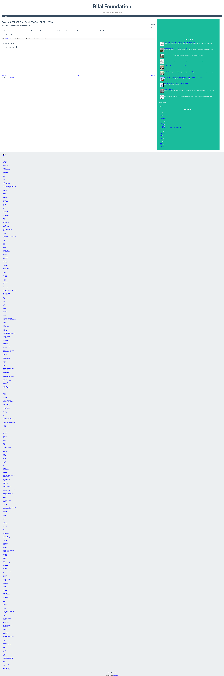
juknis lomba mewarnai (7, 334)
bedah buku (5, 200)
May (162, 130)
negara (4, 443)
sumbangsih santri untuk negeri (8, 611)
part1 (4, 462)
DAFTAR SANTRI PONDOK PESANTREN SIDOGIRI (12, 234)
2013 (161, 147)
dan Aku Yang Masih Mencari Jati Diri (9, 236)
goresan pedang (6, 268)
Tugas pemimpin (6, 643)
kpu (3, 390)
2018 (161, 140)
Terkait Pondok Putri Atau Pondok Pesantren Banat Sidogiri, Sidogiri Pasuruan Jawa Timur (180, 42)
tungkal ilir (5, 646)
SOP (4, 600)
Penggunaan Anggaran (7, 500)
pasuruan (4, 468)
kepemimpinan (5, 369)
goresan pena (5, 269)
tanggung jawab (6, 622)
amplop (4, 179)
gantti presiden (5, 261)
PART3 (4, 465)
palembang (5, 451)
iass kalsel (4, 308)
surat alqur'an (5, 616)
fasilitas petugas (6, 252)
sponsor (4, 601)
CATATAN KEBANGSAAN (7, 229)
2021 (161, 135)
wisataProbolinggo (6, 664)
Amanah (4, 175)
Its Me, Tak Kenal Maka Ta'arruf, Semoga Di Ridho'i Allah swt (175, 95)
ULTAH (4, 647)
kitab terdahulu (5, 386)
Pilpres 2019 (5, 521)
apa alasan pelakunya (6, 183)
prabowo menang (6, 533)
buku (4, 218)
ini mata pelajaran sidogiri (7, 318)
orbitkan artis (5, 450)
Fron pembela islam (6, 257)
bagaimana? (5, 191)
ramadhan (4, 558)
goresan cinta (5, 265)
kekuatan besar (5, 359)
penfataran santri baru (7, 496)
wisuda (4, 665)
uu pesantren (5, 654)
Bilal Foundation (112, 6)
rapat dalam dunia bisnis (7, 562)
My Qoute (5, 437)
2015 (161, 144)
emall (4, 244)
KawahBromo (5, 347)
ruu (3, 572)
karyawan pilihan (6, 343)
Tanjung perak (5, 626)
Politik (4, 529)
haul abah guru (5, 287)
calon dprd (5, 225)
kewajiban (4, 375)
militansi (4, 425)
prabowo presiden (6, 534)
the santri (4, 630)
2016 (161, 143)
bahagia (4, 193)
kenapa (4, 364)
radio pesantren (6, 552)
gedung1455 (5, 262)
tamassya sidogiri (6, 620)
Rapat (4, 561)
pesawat (4, 514)
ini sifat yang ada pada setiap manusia (9, 319)
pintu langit (5, 526)
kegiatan (4, 357)
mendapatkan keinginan (7, 418)
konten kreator (5, 389)
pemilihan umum (6, 477)
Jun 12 (163, 126)
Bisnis (4, 207)
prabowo (4, 532)
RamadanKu (5, 557)
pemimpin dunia (6, 482)
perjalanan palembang (7, 508)
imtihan (4, 315)
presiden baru (5, 536)
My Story (4, 439)
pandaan (4, 452)
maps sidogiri (5, 407)
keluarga (4, 361)
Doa (3, 239)
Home (79, 75)
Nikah (4, 444)
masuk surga (5, 411)
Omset (4, 448)
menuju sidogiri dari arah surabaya (9, 422)
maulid (4, 414)
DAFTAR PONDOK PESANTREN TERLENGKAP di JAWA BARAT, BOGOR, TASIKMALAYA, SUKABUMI (183, 77)
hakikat (4, 283)
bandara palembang (6, 195)
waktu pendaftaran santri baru (8, 657)
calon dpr (4, 223)
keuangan (4, 373)
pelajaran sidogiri (6, 469)
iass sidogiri (5, 309)
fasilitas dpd (5, 248)
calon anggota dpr (6, 222)
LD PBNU (4, 394)
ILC (3, 314)
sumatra (4, 608)
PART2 (4, 464)
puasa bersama (5, 543)
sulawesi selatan (6, 607)
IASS (4, 307)
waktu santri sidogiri (6, 659)
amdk (4, 176)
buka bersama (5, 216)
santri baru (5, 576)
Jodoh (4, 323)
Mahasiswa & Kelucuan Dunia (8, 401)
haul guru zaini (5, 294)
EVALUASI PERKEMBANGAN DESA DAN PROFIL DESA (172, 127)
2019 (161, 138)
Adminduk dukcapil (6, 165)
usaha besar (5, 652)
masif (4, 409)
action (4, 164)
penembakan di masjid (7, 490)
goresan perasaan (6, 270)
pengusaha (5, 502)
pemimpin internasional (7, 484)
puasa (4, 541)
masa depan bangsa (6, 408)
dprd (4, 243)
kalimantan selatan (6, 341)
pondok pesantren (6, 530)
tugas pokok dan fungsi (7, 644)
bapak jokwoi (5, 197)
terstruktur (5, 629)
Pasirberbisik (5, 466)
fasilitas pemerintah (6, 251)
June (162, 123)
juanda (4, 327)
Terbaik (4, 627)
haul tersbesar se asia (7, 296)
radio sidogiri (5, 554)
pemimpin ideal (5, 483)
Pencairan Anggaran (6, 487)
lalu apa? (4, 391)
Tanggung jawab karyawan (7, 625)
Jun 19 (163, 124)
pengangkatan (5, 498)
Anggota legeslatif (6, 182)
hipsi (4, 301)
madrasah (4, 398)
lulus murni (5, 397)
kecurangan (5, 354)
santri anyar (5, 575)
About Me (5, 162)
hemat (4, 297)
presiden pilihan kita (6, 537)
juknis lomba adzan (6, 332)
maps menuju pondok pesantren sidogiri (10, 405)
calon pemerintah (6, 226)
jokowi (4, 325)
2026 (161, 112)
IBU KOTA (5, 311)
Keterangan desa (6, 372)
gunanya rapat (5, 273)
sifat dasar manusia (6, 596)
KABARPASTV (5, 340)
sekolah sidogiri (5, 583)
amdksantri (5, 177)
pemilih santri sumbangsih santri (9, 475)
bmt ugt (4, 212)
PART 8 (4, 461)
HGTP (4, 298)
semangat (4, 587)
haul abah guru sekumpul (7, 289)
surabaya (4, 614)
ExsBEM (4, 247)
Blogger (114, 672)
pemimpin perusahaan (7, 486)
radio (4, 545)
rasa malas (5, 568)
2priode (4, 159)
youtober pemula (6, 668)
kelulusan (4, 362)
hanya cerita (5, 284)
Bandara (4, 194)
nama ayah (5, 441)
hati (3, 286)
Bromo (4, 214)
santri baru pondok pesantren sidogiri (9, 577)
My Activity (5, 432)
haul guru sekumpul (6, 293)
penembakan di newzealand (8, 491)
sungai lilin (5, 612)
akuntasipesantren (6, 172)
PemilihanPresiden (6, 479)
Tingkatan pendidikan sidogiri (8, 636)
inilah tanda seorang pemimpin (8, 320)
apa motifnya (5, 184)
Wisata (4, 661)
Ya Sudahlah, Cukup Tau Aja (169, 89)
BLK (3, 208)
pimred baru (5, 525)
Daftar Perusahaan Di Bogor (169, 54)
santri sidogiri (5, 582)
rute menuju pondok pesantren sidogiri (10, 571)
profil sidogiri (5, 540)
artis (3, 189)
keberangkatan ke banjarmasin (8, 350)
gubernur (4, 272)
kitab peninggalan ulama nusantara (9, 382)
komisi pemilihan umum (7, 387)
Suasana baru (5, 604)
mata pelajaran (5, 412)
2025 (161, 113)
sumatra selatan (6, 609)
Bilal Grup (4, 204)
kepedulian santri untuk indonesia (9, 368)
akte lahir (4, 166)
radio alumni (5, 547)
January (162, 133)
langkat (4, 393)
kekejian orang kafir (6, 358)
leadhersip (5, 395)
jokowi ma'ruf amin (6, 326)
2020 (161, 136)
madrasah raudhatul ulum (7, 400)
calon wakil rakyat (6, 227)
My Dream (5, 433)
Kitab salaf (5, 383)
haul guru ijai (5, 291)
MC (3, 415)
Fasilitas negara (5, 250)
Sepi (3, 589)
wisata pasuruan (6, 662)
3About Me (5, 161)
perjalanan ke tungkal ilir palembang (9, 507)
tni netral (4, 639)
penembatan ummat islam (7, 494)
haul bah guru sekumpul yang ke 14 (9, 290)
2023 (161, 117)
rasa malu (4, 569)
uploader (4, 648)
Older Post (153, 75)
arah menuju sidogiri (6, 187)
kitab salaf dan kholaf (6, 384)
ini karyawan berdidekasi (7, 316)
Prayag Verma (115, 675)
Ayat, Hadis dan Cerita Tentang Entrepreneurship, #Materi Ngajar (176, 65)
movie (4, 427)
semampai (4, 586)
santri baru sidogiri (6, 579)
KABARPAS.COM (6, 339)
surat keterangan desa (7, 618)
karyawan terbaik (6, 344)
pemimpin (4, 480)
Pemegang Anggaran (6, 473)
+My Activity (5, 155)
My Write (4, 440)
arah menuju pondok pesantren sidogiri (10, 186)
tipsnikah (4, 637)
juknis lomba (5, 330)
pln (3, 527)
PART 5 (4, 457)
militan (4, 423)
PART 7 (4, 459)
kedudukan (5, 355)
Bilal (3, 202)
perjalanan (5, 504)
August (162, 121)
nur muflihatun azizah (7, 447)
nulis (4, 446)
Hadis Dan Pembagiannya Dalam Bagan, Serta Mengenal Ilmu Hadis (176, 83)
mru (3, 430)
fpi (3, 255)
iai (3, 305)
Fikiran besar (5, 254)
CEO (4, 230)
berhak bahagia (5, 201)
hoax (4, 304)
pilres (4, 522)
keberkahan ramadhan (7, 351)
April (162, 131)
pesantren (5, 512)
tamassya (4, 619)
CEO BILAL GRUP (6, 232)
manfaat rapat (5, 404)
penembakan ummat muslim (8, 493)
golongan (4, 264)
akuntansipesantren (6, 169)
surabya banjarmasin (6, 615)
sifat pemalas (5, 597)
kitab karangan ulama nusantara (8, 376)
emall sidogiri (5, 245)
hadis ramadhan (6, 282)
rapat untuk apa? (6, 566)
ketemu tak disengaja (7, 371)
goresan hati (5, 266)
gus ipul (4, 279)
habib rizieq (5, 280)
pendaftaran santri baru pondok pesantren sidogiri (12, 489)
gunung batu (5, 276)
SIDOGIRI (5, 593)
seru (3, 591)
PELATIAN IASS (6, 470)
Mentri (4, 421)
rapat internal (5, 565)
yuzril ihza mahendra (6, 669)
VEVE (4, 655)
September (163, 120)
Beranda (5, 16)
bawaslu (4, 198)
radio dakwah (5, 548)
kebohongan (5, 352)
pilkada (4, 518)
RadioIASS (5, 555)
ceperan (4, 233)
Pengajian (4, 497)
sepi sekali (5, 590)
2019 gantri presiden (6, 157)
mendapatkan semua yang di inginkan (9, 419)
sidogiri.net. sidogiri (6, 594)
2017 (161, 141)
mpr (3, 429)
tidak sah (4, 634)
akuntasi (4, 170)
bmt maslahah (5, 211)
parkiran (4, 454)
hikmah (4, 300)
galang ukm (5, 259)
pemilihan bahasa (6, 476)
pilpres (4, 519)
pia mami (4, 516)
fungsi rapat (5, 258)
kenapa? (4, 365)
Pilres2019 (5, 523)
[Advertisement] (188, 28)
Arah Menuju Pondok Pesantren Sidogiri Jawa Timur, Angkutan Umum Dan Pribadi (179, 71)
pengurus (4, 501)
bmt (3, 209)
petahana (4, 515)
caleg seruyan (5, 221)
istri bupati (5, 322)
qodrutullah (5, 544)
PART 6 (4, 458)
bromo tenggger (6, 215)
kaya (3, 348)
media (4, 416)
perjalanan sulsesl (6, 509)
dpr (3, 241)
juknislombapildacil (6, 336)
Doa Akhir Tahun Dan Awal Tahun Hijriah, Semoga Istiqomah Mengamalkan (177, 59)
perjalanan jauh (5, 505)
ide (3, 312)
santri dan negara (6, 580)
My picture (5, 436)
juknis (4, 329)
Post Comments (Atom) (11, 77)
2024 (161, 115)
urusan (4, 651)
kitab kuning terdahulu (7, 380)
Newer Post (4, 75)
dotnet (4, 240)
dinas (4, 237)
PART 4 (4, 455)
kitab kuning (5, 379)
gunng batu (5, 275)
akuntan (4, 168)
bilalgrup (4, 205)
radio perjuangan (6, 551)
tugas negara (5, 641)
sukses (4, 605)
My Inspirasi (5, 434)
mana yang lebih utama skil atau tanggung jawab (11, 402)
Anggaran (4, 180)
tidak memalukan (6, 632)
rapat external (5, 564)
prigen (4, 539)
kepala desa (5, 366)
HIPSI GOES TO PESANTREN (8, 302)
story (4, 602)
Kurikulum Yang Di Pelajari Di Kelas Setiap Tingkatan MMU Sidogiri (176, 48)
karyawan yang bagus (7, 346)
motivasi (4, 426)
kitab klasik (5, 377)
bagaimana (5, 190)
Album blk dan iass (6, 173)
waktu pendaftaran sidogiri (8, 658)
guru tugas (5, 277)
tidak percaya (5, 633)
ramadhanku (5, 559)
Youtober (4, 666)
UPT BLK (4, 650)
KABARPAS (5, 337)
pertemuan (5, 511)
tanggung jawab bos (6, 623)
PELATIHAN (5, 472)
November (163, 118)
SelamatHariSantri (6, 584)
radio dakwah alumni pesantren (8, 550)
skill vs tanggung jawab (7, 598)
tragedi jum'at (5, 640)
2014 (161, 146)
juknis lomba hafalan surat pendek (9, 333)
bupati (4, 219)
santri (4, 573)
